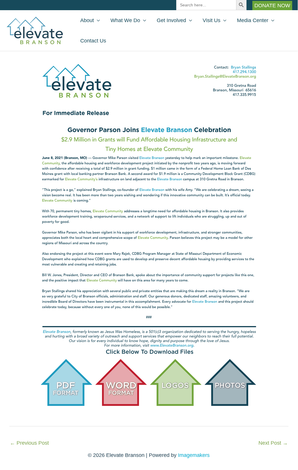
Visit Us (211, 20)
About (87, 20)
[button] (272, 5)
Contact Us (93, 41)
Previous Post (29, 443)
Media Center (252, 20)
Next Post (273, 443)
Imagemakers (194, 455)
